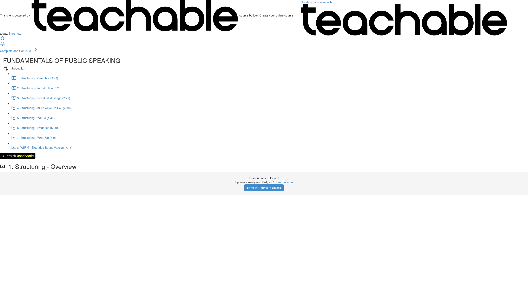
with (317, 2)
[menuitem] (2, 45)
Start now (15, 33)
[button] (2, 39)
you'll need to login (281, 182)
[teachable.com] (135, 15)
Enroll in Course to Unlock (264, 188)
